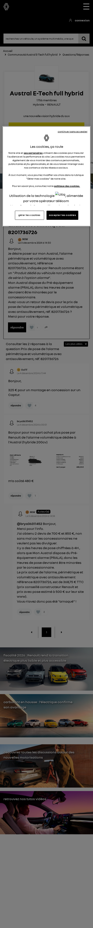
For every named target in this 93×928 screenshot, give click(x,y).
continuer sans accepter (73, 131)
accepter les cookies (62, 215)
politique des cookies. (67, 186)
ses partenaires (33, 152)
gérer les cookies (29, 215)
